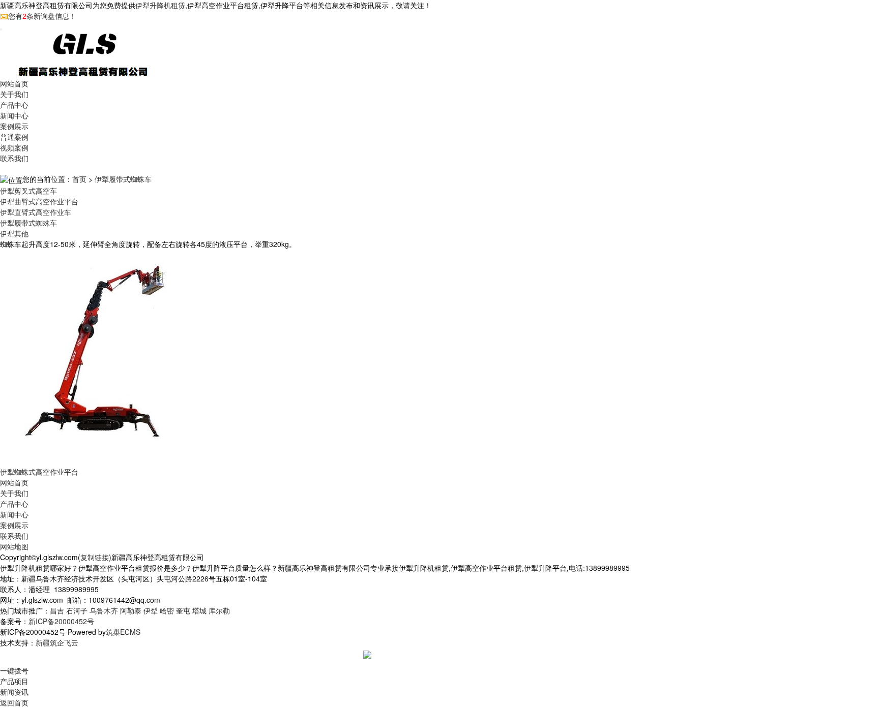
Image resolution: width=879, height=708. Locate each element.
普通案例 (14, 137)
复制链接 (94, 557)
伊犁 (150, 610)
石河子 (76, 610)
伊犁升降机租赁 (160, 5)
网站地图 (14, 546)
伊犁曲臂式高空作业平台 (39, 201)
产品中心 (14, 105)
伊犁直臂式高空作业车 (35, 212)
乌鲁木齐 (104, 610)
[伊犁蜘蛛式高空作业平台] (108, 357)
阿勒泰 (130, 610)
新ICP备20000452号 (61, 621)
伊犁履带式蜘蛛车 (123, 179)
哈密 (167, 610)
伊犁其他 (14, 233)
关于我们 (14, 94)
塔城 (199, 610)
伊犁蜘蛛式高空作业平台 (39, 472)
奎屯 (183, 610)
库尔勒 (219, 610)
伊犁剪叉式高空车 (28, 191)
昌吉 (57, 610)
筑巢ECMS (123, 632)
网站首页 (14, 83)
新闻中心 (14, 115)
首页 (79, 179)
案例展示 (14, 126)
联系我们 (14, 158)
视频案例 (14, 147)
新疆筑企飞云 (57, 642)
